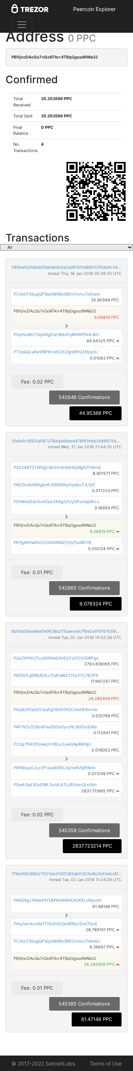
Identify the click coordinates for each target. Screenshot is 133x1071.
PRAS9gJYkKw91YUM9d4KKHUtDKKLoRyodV (57, 900)
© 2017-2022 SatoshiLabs (43, 1063)
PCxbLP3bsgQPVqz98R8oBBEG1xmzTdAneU (57, 294)
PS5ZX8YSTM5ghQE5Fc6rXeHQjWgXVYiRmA (57, 467)
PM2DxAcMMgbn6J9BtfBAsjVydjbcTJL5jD (54, 484)
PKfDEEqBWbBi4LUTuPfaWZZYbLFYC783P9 (56, 675)
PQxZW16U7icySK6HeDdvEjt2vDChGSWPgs (56, 658)
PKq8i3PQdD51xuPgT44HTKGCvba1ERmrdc (56, 709)
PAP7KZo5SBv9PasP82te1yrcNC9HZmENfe (55, 726)
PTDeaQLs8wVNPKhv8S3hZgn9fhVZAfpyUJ (56, 351)
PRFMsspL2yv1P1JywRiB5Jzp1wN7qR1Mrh (55, 767)
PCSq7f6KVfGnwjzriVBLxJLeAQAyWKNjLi (53, 744)
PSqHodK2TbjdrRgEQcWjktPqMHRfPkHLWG (56, 334)
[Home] (29, 9)
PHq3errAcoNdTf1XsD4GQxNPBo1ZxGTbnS (55, 923)
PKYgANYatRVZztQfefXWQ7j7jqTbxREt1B (52, 542)
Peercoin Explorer (94, 9)
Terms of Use (106, 1063)
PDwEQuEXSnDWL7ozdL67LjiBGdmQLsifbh (55, 784)
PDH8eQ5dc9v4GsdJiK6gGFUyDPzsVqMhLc (56, 501)
